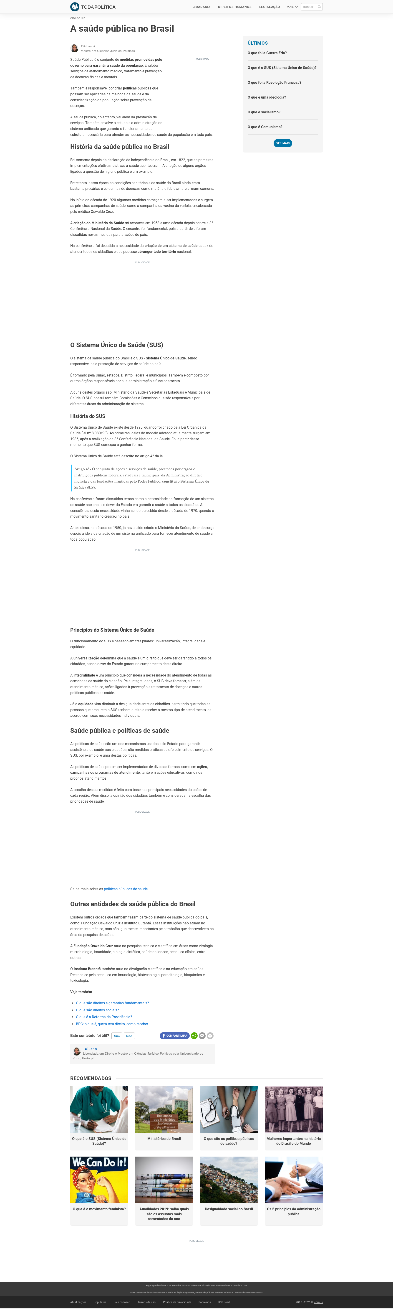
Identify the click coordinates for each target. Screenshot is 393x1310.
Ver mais (283, 143)
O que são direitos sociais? (97, 1010)
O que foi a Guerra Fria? (267, 53)
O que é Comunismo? (265, 127)
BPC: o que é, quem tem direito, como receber (112, 1024)
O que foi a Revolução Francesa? (274, 82)
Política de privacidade (177, 1302)
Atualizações (78, 1302)
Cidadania (202, 7)
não (129, 1036)
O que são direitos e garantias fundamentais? (112, 1003)
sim (117, 1036)
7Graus (318, 1302)
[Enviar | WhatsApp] (194, 1035)
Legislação (269, 7)
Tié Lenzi (90, 1049)
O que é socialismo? (264, 112)
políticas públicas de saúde (126, 889)
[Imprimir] (210, 1035)
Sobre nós (205, 1302)
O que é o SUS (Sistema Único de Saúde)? (282, 68)
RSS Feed (224, 1302)
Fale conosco (122, 1302)
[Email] (202, 1035)
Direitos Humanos (235, 7)
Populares (100, 1302)
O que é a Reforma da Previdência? (104, 1017)
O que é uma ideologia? (267, 97)
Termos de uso (147, 1302)
